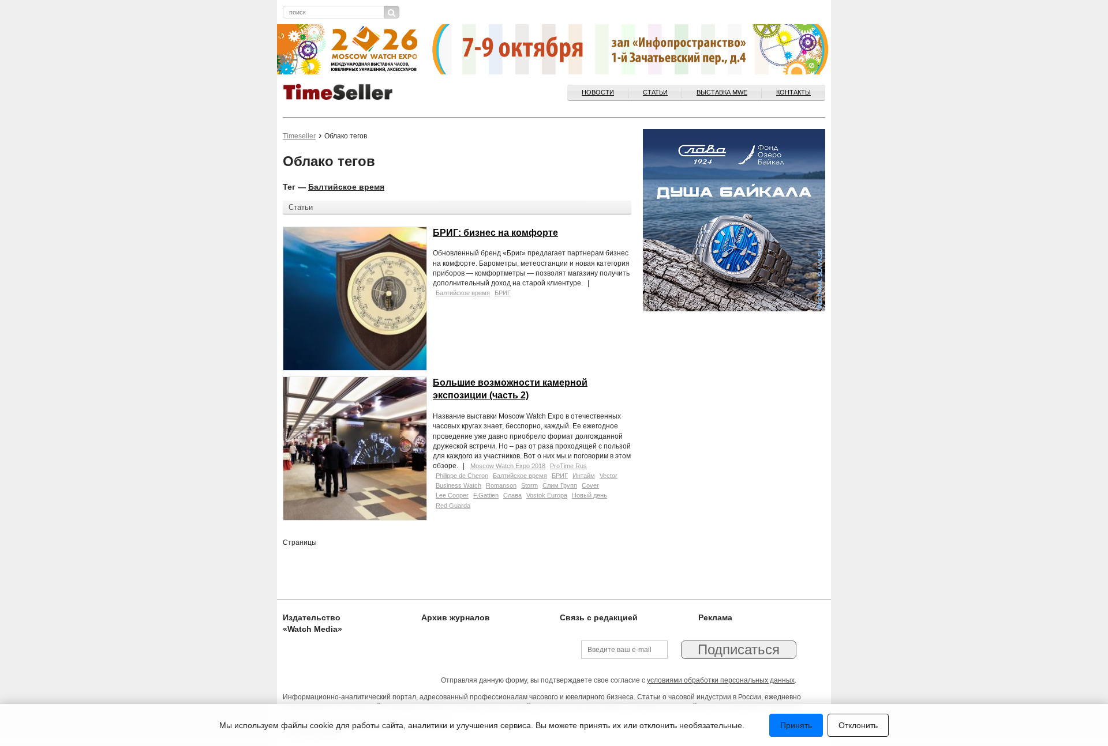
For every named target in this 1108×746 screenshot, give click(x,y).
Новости (598, 92)
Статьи (655, 92)
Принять (796, 725)
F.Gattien (486, 495)
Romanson (501, 485)
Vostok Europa (546, 495)
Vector (608, 475)
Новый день (589, 495)
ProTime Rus (568, 465)
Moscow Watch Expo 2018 (507, 465)
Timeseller (299, 136)
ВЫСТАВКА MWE (722, 92)
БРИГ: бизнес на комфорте (495, 233)
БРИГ (503, 292)
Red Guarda (453, 505)
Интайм (583, 475)
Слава (512, 495)
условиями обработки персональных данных (721, 680)
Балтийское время (346, 186)
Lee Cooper (452, 495)
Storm (529, 485)
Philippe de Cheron (462, 475)
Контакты (793, 92)
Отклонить (858, 725)
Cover (590, 485)
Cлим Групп (559, 485)
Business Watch (458, 485)
